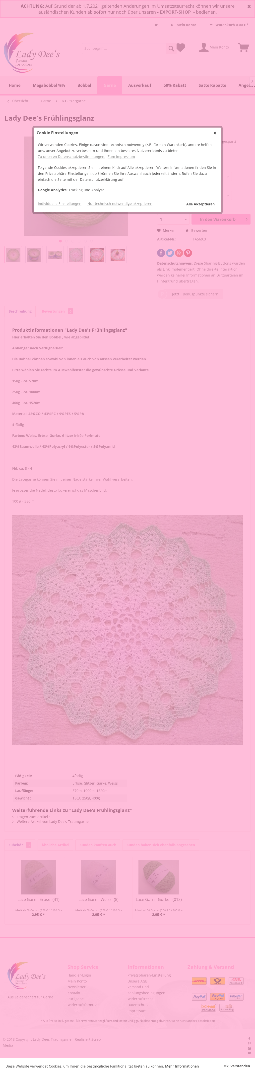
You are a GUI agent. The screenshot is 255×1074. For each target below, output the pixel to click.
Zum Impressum (121, 156)
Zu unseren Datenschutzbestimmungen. (71, 156)
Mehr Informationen (182, 1066)
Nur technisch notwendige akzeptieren (119, 203)
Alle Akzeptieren (200, 204)
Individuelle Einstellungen (59, 203)
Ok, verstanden (237, 1066)
